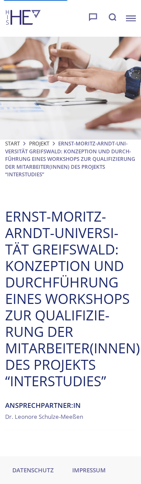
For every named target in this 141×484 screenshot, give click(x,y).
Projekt (39, 143)
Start (12, 143)
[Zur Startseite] (23, 18)
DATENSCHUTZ (33, 470)
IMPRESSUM (89, 470)
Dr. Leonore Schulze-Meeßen (44, 417)
